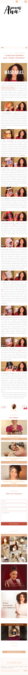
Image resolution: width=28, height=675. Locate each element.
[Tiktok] (20, 663)
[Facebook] (8, 663)
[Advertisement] (14, 32)
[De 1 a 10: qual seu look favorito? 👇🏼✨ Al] (14, 558)
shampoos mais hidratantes (7, 87)
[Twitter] (15, 663)
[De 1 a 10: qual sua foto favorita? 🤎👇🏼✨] (14, 540)
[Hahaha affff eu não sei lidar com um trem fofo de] (22, 549)
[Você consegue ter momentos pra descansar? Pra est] (22, 540)
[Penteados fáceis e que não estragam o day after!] (14, 472)
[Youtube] (13, 663)
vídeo (2, 289)
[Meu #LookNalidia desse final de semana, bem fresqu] (5, 540)
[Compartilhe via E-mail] (26, 407)
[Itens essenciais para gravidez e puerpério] (14, 449)
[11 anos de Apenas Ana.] (14, 427)
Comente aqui (4, 407)
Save (26, 408)
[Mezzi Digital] (25, 671)
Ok (17, 1)
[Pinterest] (18, 663)
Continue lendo (14, 439)
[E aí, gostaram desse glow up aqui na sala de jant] (5, 558)
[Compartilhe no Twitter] (24, 407)
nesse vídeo (22, 155)
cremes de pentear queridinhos (8, 88)
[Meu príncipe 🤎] (5, 549)
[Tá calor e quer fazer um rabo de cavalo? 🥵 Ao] (14, 549)
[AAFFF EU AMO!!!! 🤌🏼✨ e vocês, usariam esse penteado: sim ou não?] (14, 633)
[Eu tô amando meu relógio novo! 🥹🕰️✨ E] (22, 558)
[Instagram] (10, 663)
